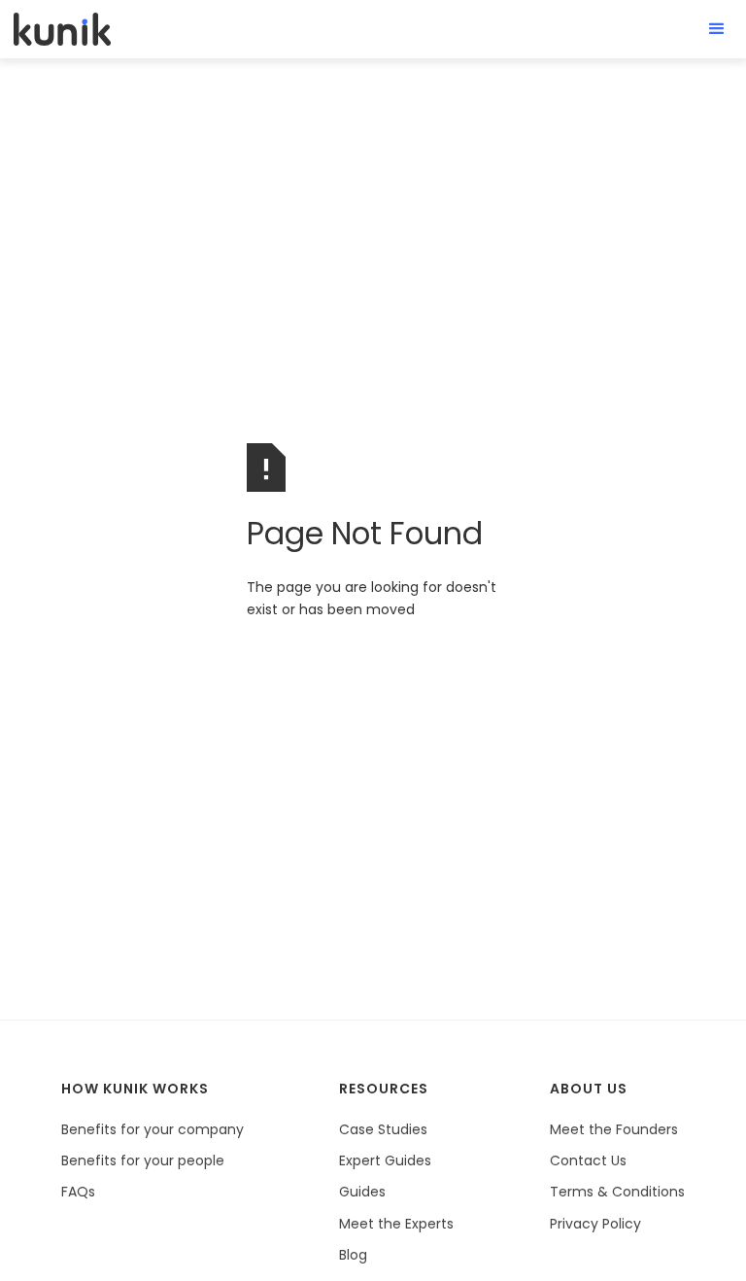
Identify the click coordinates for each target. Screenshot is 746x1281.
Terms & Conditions (617, 1191)
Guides (362, 1191)
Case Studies (383, 1129)
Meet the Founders (614, 1129)
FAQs (78, 1191)
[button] (717, 29)
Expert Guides (385, 1160)
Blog (353, 1254)
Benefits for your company (152, 1129)
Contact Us (588, 1160)
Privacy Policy (595, 1223)
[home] (62, 29)
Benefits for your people (142, 1160)
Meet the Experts (396, 1223)
